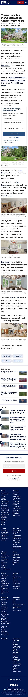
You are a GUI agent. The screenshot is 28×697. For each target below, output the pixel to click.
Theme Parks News (4, 560)
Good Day (16, 528)
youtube (17, 680)
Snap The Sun (16, 515)
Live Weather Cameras (16, 493)
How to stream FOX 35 (5, 600)
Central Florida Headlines (5, 495)
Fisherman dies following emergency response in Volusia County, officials (17, 412)
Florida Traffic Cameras (4, 539)
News (3, 491)
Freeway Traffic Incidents (5, 536)
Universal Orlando (5, 569)
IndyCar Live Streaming (16, 656)
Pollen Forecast (17, 508)
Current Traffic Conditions (5, 532)
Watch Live (20, 2)
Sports (15, 552)
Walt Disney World (4, 563)
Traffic (3, 528)
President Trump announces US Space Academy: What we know (9, 399)
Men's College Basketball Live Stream (16, 660)
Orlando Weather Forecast (17, 498)
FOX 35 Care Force (16, 532)
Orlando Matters (5, 583)
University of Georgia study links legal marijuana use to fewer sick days (9, 393)
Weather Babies (17, 535)
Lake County (4, 505)
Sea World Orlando (3, 566)
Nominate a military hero (4, 516)
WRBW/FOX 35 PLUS (5, 627)
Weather (16, 491)
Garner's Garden (17, 542)
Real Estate (21, 23)
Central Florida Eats (5, 592)
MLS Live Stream (17, 671)
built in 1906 (14, 298)
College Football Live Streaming (17, 646)
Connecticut (18, 356)
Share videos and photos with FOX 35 (17, 607)
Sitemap (3, 524)
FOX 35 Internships (4, 612)
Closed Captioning (4, 630)
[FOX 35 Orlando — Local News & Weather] (5, 2)
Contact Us (4, 606)
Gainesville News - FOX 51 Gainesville (17, 578)
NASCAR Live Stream (16, 653)
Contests (4, 639)
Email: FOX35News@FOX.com (19, 603)
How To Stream (5, 575)
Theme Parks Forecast (16, 503)
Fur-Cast (15, 544)
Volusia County (5, 514)
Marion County (5, 507)
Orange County (5, 509)
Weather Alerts (16, 496)
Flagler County (4, 503)
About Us (4, 597)
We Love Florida (17, 530)
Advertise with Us (5, 621)
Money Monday (17, 548)
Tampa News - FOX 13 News (16, 582)
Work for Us (4, 609)
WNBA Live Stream (15, 669)
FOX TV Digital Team (13, 23)
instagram (14, 680)
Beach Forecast (17, 506)
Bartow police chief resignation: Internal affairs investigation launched (9, 386)
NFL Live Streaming (15, 643)
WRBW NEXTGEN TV (5, 623)
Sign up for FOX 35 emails (5, 615)
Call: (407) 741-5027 (16, 600)
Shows (3, 573)
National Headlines (3, 498)
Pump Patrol (4, 530)
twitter (11, 680)
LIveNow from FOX (5, 589)
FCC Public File (5, 633)
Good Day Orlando (3, 581)
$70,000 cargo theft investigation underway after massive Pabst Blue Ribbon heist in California (9, 380)
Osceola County (5, 510)
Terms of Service (15, 480)
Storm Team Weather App (16, 512)
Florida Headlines (5, 493)
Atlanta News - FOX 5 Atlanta (16, 585)
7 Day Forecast (16, 501)
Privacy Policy (15, 478)
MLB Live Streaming (15, 650)
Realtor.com (5, 65)
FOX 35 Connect (17, 610)
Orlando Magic (16, 557)
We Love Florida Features (5, 556)
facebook (8, 680)
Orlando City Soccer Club (16, 560)
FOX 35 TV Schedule (4, 577)
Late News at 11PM (4, 586)
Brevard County (5, 501)
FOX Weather (16, 510)
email (20, 680)
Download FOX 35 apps (5, 618)
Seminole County (5, 512)
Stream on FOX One (16, 640)
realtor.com (7, 196)
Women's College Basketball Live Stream (17, 665)
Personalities (4, 608)
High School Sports (16, 563)
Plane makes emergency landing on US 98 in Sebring (9, 372)
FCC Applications (5, 635)
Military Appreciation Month (4, 521)
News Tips (16, 597)
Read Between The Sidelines (16, 554)
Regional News (16, 574)
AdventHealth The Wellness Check (17, 538)
